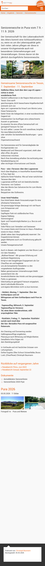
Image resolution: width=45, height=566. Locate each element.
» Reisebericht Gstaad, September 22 (16, 369)
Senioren (19, 13)
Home (3, 13)
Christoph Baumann (23, 550)
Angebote (10, 13)
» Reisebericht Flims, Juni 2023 (14, 367)
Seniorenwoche (30, 13)
